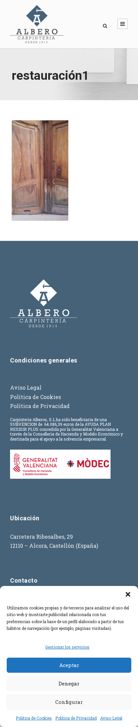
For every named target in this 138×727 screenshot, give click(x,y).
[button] (128, 594)
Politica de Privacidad (76, 718)
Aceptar (69, 665)
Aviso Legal (111, 718)
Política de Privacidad (40, 405)
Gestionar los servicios (67, 647)
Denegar (69, 683)
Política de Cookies (34, 718)
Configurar (69, 702)
